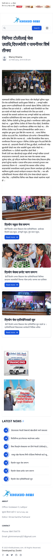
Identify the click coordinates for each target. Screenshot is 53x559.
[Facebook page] (3, 555)
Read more (10, 237)
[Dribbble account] (21, 555)
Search (37, 28)
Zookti (19, 550)
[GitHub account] (16, 555)
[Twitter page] (12, 555)
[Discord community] (7, 555)
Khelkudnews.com (15, 547)
